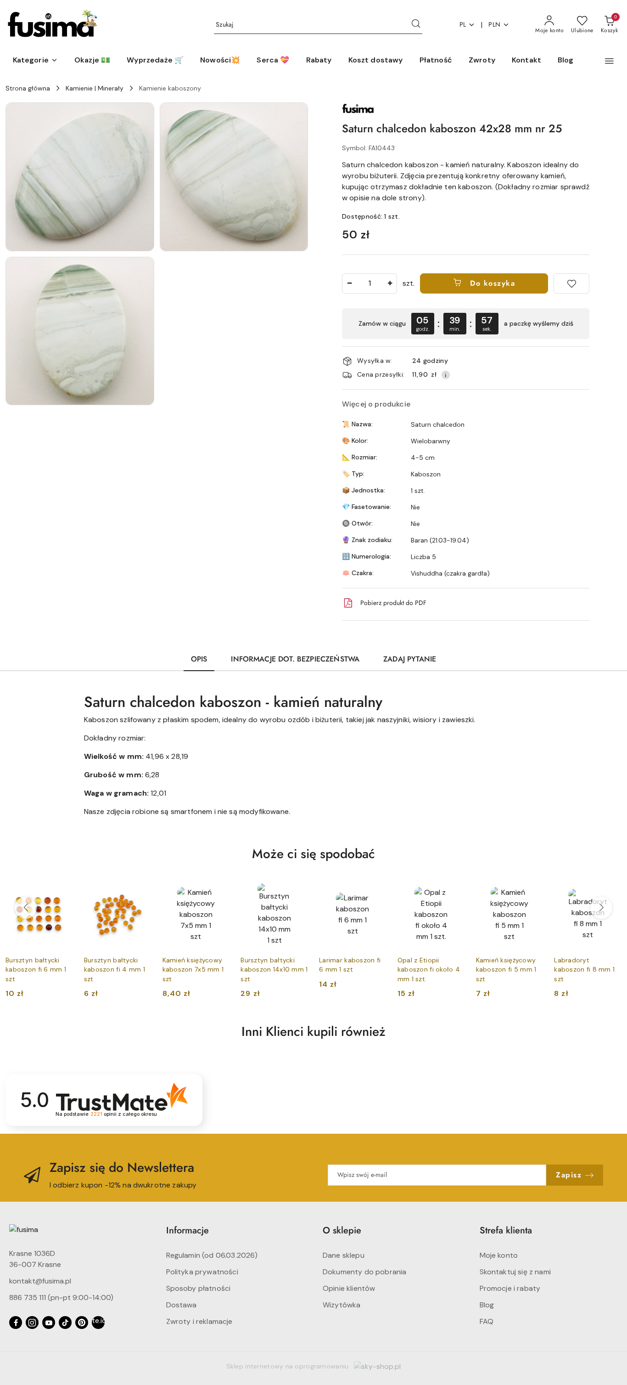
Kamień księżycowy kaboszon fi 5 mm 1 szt (506, 969)
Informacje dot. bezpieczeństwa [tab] (295, 659)
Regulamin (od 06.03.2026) (212, 1255)
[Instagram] (32, 1322)
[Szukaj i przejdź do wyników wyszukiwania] (415, 25)
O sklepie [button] (342, 1230)
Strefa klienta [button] (506, 1230)
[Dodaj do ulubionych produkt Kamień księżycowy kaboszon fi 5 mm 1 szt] (532, 891)
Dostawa (181, 1305)
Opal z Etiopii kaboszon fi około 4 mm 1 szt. (428, 969)
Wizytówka (341, 1305)
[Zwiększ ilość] (390, 283)
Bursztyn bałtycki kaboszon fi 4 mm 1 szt (114, 969)
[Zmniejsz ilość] (349, 283)
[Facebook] (15, 1322)
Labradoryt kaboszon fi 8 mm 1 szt (584, 969)
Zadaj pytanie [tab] (409, 659)
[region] (465, 323)
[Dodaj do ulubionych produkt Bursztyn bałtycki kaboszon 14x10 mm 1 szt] (297, 891)
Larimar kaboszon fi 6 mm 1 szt (350, 964)
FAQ (486, 1321)
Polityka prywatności (202, 1272)
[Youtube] (48, 1322)
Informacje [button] (187, 1230)
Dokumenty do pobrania (364, 1272)
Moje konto (499, 1255)
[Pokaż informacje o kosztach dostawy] (446, 375)
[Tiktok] (65, 1322)
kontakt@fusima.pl (40, 1281)
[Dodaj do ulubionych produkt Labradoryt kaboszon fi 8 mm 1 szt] (611, 891)
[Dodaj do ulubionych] (571, 283)
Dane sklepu (343, 1255)
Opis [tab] (199, 659)
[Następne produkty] (601, 908)
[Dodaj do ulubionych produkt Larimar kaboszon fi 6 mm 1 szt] (376, 891)
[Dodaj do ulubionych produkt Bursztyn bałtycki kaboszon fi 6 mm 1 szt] (62, 891)
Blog (487, 1305)
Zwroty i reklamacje (199, 1321)
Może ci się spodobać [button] (313, 853)
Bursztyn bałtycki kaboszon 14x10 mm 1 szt (274, 969)
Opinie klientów (349, 1288)
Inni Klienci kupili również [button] (313, 1031)
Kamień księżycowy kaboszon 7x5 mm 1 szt (193, 969)
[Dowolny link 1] (98, 1322)
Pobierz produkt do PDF (393, 602)
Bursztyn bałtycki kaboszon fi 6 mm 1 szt (36, 969)
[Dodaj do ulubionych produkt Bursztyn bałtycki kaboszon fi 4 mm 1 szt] (141, 891)
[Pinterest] (81, 1322)
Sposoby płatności (198, 1288)
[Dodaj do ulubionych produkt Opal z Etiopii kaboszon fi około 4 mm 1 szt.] (454, 891)
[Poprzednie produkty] (25, 908)
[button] (35, 60)
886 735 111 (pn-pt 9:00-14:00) (61, 1297)
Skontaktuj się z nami (515, 1272)
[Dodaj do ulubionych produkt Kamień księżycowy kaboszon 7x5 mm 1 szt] (219, 891)
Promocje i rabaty (510, 1288)
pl (462, 24)
